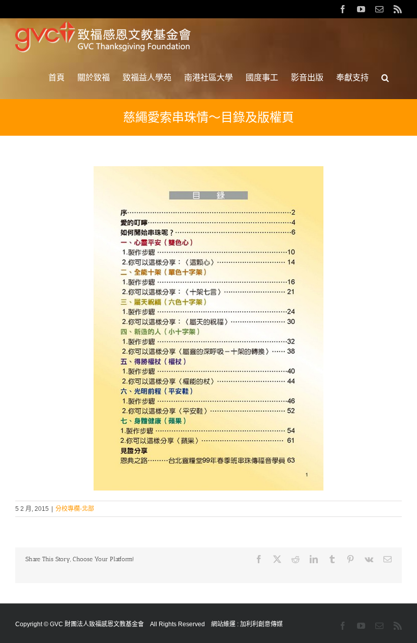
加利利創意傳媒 (261, 624)
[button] (385, 77)
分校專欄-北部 (74, 508)
